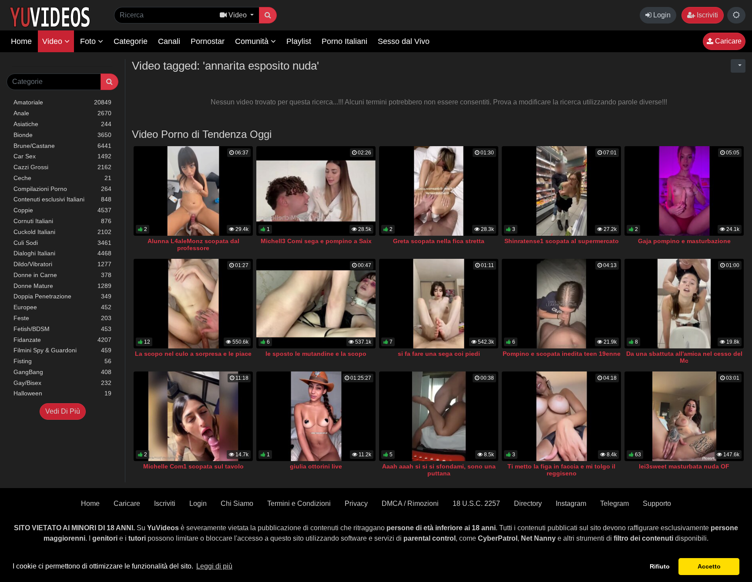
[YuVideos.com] (50, 16)
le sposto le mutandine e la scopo (315, 353)
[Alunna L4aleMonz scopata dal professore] (193, 191)
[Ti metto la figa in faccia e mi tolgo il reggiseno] (561, 416)
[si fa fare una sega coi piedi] (438, 303)
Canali (169, 41)
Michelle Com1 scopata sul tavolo (193, 466)
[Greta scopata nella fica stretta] (438, 191)
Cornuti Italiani (62, 220)
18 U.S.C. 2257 (476, 503)
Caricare (727, 41)
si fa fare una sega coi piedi (439, 353)
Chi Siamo (237, 503)
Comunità (253, 41)
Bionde (62, 134)
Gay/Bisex (62, 382)
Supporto (657, 503)
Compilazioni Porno (62, 188)
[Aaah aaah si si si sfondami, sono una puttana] (438, 416)
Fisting (62, 361)
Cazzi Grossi (62, 167)
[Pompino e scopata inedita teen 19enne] (561, 303)
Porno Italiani (344, 41)
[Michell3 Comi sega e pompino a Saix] (316, 191)
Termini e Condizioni (299, 503)
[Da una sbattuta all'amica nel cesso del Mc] (684, 303)
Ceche (62, 177)
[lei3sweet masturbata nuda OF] (684, 416)
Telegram (614, 503)
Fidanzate (62, 339)
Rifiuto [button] (660, 566)
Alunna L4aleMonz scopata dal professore (193, 244)
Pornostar (208, 41)
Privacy (356, 503)
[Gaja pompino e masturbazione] (684, 191)
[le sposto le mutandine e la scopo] (316, 303)
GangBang (62, 371)
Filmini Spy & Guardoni (62, 350)
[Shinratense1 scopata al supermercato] (561, 191)
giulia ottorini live (316, 466)
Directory (528, 503)
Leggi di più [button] (214, 566)
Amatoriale (62, 102)
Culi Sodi (62, 242)
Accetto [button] (709, 566)
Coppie (62, 210)
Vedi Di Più (62, 411)
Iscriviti (706, 15)
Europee (62, 307)
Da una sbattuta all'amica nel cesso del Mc (684, 357)
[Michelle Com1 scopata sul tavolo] (193, 416)
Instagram (571, 503)
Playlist (298, 41)
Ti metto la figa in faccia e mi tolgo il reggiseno (561, 470)
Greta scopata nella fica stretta (438, 240)
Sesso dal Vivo (404, 41)
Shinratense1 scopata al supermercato (561, 240)
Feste (62, 317)
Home (21, 41)
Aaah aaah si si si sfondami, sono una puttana (439, 470)
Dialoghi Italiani (62, 253)
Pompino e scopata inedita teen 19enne (562, 353)
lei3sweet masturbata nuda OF (684, 466)
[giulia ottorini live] (316, 416)
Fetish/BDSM (62, 328)
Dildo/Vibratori (62, 264)
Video (53, 41)
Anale (62, 113)
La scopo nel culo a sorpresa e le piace (193, 353)
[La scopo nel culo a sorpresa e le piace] (193, 303)
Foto (89, 41)
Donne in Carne (62, 274)
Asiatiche (62, 123)
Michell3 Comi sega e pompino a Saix (316, 240)
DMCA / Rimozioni (410, 503)
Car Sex (62, 156)
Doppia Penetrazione (62, 296)
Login (661, 15)
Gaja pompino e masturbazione (684, 240)
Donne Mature (62, 285)
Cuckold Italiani (62, 231)
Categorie (131, 41)
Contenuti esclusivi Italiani (62, 199)
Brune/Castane (62, 145)
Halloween (62, 393)
